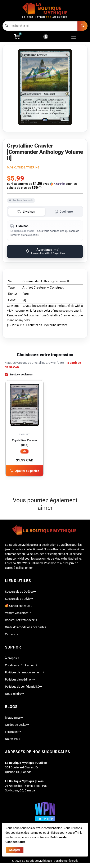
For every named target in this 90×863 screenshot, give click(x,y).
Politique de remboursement (23, 672)
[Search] (82, 26)
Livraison (29, 211)
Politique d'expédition (18, 679)
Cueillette (66, 211)
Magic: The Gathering (23, 167)
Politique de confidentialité (22, 686)
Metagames (13, 717)
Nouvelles (11, 739)
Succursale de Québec (19, 591)
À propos (11, 658)
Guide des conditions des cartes (25, 627)
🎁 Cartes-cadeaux (17, 605)
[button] (45, 186)
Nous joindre (13, 693)
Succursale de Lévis (17, 598)
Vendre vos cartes (16, 613)
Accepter (14, 849)
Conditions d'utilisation (20, 665)
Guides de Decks (15, 724)
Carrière (10, 634)
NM (24, 451)
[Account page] (45, 37)
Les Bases (11, 731)
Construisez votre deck (20, 620)
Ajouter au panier (27, 471)
